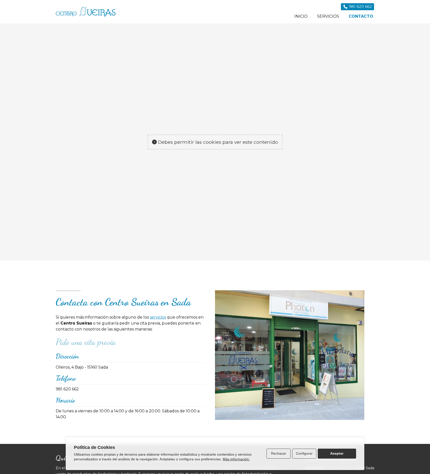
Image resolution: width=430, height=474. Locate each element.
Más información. (236, 459)
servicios (158, 317)
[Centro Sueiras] (85, 12)
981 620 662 (67, 389)
